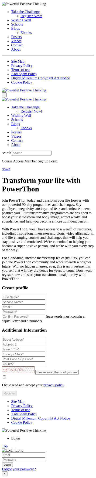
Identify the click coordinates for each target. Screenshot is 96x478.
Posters (16, 37)
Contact (17, 45)
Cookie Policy (21, 82)
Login (7, 464)
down (6, 169)
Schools (17, 24)
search (6, 153)
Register (9, 393)
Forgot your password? (19, 469)
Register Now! (31, 16)
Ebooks (26, 33)
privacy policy (53, 385)
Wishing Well (21, 20)
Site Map (17, 61)
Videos (16, 41)
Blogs (15, 28)
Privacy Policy (22, 66)
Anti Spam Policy (24, 74)
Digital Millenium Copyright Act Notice (40, 78)
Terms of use (20, 70)
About (16, 49)
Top (5, 446)
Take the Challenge (25, 12)
